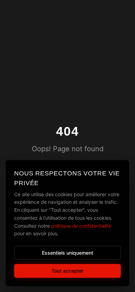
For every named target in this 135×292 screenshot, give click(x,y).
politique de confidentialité (81, 226)
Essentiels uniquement (67, 253)
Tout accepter (67, 271)
